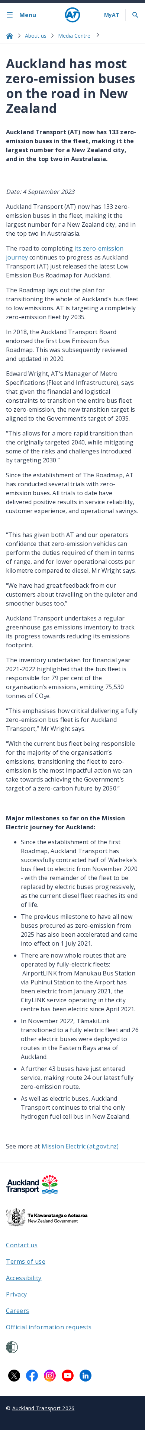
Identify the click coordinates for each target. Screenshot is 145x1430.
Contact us (22, 1245)
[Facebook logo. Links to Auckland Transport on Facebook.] (32, 1375)
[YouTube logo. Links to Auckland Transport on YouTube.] (67, 1375)
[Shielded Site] (12, 1347)
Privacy (16, 1294)
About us (35, 35)
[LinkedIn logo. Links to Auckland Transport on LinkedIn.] (85, 1375)
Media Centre (74, 35)
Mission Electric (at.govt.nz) (80, 1146)
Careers (17, 1311)
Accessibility (24, 1278)
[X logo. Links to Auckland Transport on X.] (14, 1375)
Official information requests (49, 1327)
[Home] (72, 15)
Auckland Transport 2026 (43, 1408)
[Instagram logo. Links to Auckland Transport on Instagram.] (50, 1375)
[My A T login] (111, 15)
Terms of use (25, 1261)
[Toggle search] (135, 15)
